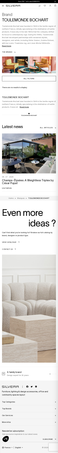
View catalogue (9, 242)
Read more (6, 46)
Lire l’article (7, 188)
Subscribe (48, 439)
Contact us (7, 249)
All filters (29, 78)
